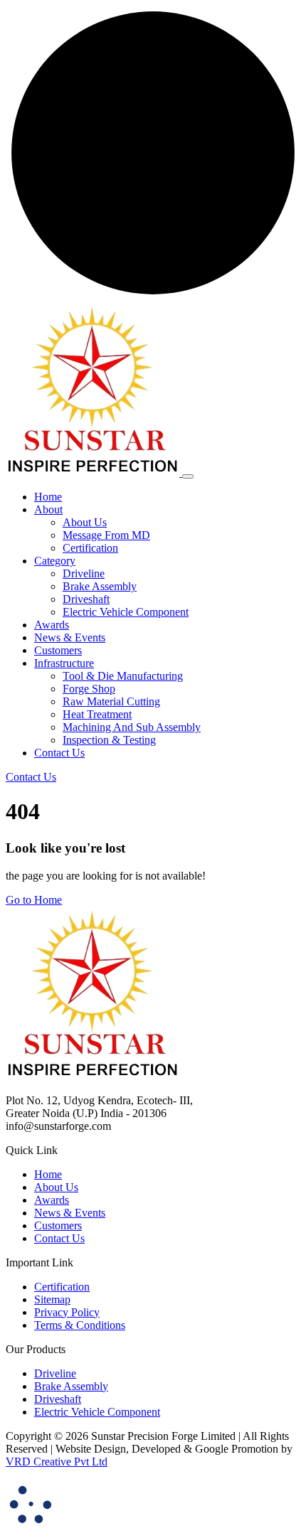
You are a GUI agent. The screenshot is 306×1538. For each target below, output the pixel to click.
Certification (90, 548)
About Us (85, 522)
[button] (48, 509)
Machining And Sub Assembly (132, 727)
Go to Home (34, 900)
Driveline (84, 573)
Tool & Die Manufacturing (123, 676)
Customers (58, 1225)
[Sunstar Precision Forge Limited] (94, 472)
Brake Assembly (100, 586)
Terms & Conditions (79, 1325)
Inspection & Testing (109, 740)
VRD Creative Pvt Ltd (56, 1462)
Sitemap (52, 1299)
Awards (51, 1200)
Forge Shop (89, 689)
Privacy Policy (67, 1312)
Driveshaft (86, 599)
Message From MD (106, 535)
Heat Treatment (97, 714)
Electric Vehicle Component (126, 612)
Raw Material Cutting (111, 701)
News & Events (69, 1213)
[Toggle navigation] (188, 476)
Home (48, 1174)
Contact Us (59, 1238)
